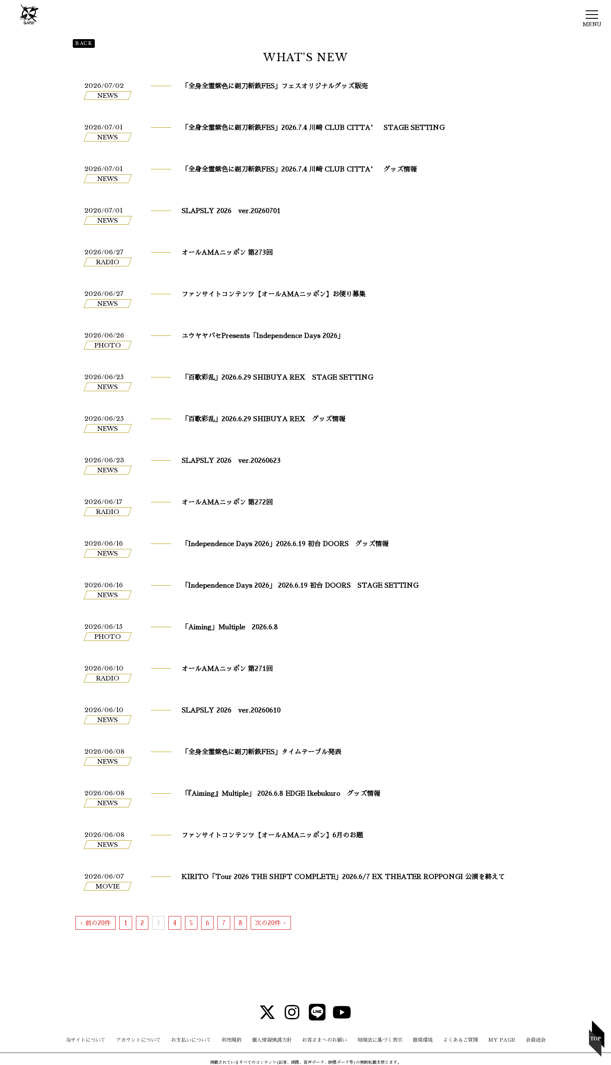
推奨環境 (423, 1040)
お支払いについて (191, 1040)
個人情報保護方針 (272, 1040)
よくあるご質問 (460, 1040)
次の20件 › (270, 923)
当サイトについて (86, 1040)
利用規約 (231, 1040)
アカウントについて (138, 1040)
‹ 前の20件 (95, 923)
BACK (83, 43)
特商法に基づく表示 (379, 1040)
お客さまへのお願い (324, 1040)
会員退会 (536, 1040)
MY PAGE (501, 1040)
